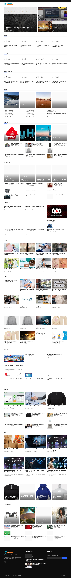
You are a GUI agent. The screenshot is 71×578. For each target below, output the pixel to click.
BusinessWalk (6, 255)
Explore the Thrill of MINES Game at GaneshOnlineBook (12, 207)
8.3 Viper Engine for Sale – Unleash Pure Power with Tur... (43, 178)
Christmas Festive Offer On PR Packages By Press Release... (37, 526)
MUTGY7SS (55, 185)
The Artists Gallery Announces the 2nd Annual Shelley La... (60, 531)
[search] (66, 4)
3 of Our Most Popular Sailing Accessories (43, 138)
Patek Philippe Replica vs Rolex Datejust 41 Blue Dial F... (60, 144)
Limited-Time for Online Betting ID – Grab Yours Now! (35, 229)
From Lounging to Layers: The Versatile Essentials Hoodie (60, 425)
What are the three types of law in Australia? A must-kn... (42, 290)
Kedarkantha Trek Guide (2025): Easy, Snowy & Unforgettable (11, 105)
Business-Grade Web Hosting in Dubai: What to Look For (27, 138)
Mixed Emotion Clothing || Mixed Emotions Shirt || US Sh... (11, 497)
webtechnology (13, 375)
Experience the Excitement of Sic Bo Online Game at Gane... (55, 230)
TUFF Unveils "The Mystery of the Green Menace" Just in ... (60, 526)
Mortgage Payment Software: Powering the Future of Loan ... (60, 414)
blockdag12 (21, 343)
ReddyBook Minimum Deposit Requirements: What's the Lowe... (54, 353)
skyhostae (22, 140)
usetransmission (13, 191)
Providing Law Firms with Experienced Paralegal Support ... (27, 305)
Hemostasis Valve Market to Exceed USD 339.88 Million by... (14, 383)
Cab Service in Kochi (50, 110)
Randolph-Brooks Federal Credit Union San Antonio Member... (27, 82)
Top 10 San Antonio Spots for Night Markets (10, 46)
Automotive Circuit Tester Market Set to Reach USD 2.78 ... (35, 378)
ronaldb (27, 185)
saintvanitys (6, 140)
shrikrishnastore (55, 140)
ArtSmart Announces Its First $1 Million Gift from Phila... (17, 537)
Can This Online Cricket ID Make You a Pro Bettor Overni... (14, 229)
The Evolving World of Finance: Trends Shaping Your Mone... (13, 419)
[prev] (6, 20)
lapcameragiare (6, 451)
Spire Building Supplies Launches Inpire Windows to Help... (13, 149)
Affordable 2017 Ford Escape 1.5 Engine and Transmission (14, 183)
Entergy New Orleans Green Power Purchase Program (26, 58)
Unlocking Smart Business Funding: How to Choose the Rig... (10, 281)
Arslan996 (5, 328)
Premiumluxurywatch (57, 145)
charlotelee (37, 307)
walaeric (5, 307)
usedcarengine (7, 180)
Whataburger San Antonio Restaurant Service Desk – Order (43, 82)
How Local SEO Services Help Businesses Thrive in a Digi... (16, 373)
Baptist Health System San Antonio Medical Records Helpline (42, 76)
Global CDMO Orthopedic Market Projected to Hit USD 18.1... (56, 379)
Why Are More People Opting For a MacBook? (11, 520)
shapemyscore (13, 415)
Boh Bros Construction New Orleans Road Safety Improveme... (43, 58)
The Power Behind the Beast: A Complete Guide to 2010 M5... (16, 190)
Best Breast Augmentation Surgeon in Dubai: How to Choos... (27, 254)
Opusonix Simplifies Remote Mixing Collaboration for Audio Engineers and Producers (50, 17)
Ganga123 (6, 230)
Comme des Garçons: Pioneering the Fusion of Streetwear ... (42, 496)
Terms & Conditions (63, 575)
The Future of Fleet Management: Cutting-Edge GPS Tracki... (16, 195)
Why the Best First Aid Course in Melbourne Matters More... (10, 269)
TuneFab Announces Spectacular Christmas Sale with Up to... (16, 531)
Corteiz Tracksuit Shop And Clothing (58, 497)
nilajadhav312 (49, 375)
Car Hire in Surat (56, 105)
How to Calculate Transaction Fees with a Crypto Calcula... (27, 342)
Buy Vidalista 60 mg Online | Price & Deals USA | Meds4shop (26, 269)
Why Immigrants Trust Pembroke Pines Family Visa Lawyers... (27, 290)
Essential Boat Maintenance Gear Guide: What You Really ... (37, 144)
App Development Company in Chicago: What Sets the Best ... (37, 554)
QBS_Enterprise (6, 408)
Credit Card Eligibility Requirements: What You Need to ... (14, 424)
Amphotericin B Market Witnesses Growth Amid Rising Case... (42, 333)
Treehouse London (56, 156)
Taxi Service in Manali (8, 113)
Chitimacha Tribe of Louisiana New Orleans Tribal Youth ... (58, 58)
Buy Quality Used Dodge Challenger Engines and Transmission (34, 195)
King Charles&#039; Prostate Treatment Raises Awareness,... (38, 537)
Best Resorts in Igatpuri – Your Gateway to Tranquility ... (27, 105)
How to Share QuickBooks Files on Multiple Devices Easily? (14, 406)
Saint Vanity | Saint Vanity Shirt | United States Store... (38, 149)
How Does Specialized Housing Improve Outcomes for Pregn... (43, 254)
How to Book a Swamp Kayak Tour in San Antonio (43, 64)
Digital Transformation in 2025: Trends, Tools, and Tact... (34, 471)
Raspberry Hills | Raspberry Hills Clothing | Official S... (16, 144)
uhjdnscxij (53, 328)
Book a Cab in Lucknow (51, 116)
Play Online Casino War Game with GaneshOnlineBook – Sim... (14, 234)
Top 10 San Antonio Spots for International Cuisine (57, 46)
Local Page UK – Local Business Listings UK (13, 366)
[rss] (5, 562)
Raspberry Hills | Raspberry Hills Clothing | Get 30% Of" (59, 184)
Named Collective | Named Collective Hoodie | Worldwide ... (59, 326)
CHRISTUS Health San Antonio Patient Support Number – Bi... (11, 82)
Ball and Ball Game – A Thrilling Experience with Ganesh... (35, 207)
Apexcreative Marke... (28, 451)
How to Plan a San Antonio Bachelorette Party (59, 64)
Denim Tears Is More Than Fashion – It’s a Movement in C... (60, 224)
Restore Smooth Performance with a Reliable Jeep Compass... (34, 184)
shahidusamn (54, 307)
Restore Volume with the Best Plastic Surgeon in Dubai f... (59, 269)
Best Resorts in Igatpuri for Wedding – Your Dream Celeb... (56, 113)
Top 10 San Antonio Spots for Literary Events (59, 40)
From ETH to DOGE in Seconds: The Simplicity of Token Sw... (42, 326)
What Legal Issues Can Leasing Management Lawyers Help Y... (42, 305)
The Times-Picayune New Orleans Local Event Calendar (11, 64)
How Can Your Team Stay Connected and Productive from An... (56, 471)
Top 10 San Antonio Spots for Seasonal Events (11, 40)
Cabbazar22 (54, 107)
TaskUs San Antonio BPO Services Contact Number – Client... (26, 76)
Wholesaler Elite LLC (39, 140)
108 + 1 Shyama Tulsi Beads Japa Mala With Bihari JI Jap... (59, 138)
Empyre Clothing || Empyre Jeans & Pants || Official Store (10, 342)
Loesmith (21, 271)
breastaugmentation (23, 255)
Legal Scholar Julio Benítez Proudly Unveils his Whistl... (59, 30)
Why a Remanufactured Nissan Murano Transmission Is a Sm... (59, 178)
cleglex (21, 307)
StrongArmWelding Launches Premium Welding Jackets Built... (35, 155)
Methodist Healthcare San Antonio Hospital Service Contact (58, 76)
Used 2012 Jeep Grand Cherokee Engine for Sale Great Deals (11, 178)
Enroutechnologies (13, 196)
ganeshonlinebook (6, 209)
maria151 (26, 408)
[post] (20, 19)
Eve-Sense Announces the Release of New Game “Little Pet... (17, 526)
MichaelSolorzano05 (39, 271)
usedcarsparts (49, 190)
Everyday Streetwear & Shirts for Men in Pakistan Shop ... (59, 305)
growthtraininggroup (7, 271)
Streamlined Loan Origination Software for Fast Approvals (60, 419)
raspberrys (12, 145)
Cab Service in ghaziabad (9, 110)
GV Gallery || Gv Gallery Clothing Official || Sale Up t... (56, 406)
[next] (36, 20)
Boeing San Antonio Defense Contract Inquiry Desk (11, 76)
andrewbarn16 (56, 415)
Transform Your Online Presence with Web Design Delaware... (35, 449)
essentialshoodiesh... (57, 426)
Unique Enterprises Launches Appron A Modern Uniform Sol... (14, 155)
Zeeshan (22, 107)
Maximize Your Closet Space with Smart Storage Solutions (60, 155)
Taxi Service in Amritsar (30, 110)
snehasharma (7, 425)
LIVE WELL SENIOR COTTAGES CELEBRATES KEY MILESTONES (37, 531)
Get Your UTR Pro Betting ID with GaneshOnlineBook (56, 233)
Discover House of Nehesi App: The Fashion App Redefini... (44, 30)
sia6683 (37, 334)
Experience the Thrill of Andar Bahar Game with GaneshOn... (34, 234)
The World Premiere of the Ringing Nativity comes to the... (27, 520)
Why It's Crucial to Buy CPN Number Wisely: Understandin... (17, 414)
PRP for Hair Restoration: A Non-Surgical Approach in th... (42, 269)
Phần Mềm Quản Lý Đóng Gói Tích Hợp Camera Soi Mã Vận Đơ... (13, 449)
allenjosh (48, 451)
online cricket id (28, 230)
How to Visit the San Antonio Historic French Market (27, 64)
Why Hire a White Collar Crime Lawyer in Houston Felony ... (11, 305)
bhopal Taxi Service (8, 116)
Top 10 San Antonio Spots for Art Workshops (26, 46)
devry (33, 426)
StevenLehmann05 (54, 255)
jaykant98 (48, 221)
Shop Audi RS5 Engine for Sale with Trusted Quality (55, 189)
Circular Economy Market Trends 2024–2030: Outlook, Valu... (39, 373)
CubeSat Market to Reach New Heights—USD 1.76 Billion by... (56, 373)
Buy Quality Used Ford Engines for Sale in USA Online (60, 195)
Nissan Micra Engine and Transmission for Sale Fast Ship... (26, 178)
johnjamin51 (38, 328)
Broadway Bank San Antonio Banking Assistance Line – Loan (59, 82)
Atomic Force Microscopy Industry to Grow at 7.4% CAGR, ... (56, 383)
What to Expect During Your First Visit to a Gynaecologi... (11, 254)
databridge (53, 343)
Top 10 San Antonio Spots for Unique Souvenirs (27, 40)
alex (6, 30)
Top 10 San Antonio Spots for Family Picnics (43, 46)
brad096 (54, 180)
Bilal (37, 107)
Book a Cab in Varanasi (30, 116)
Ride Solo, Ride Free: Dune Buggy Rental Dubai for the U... (43, 105)
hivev (33, 375)
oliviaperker (37, 255)
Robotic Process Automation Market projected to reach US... (58, 342)
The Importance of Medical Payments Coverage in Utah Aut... (34, 406)
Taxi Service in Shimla (29, 113)
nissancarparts (39, 180)
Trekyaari (6, 107)
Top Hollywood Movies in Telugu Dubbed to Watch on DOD (56, 219)
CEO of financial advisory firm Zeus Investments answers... (59, 537)
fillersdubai (53, 271)
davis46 (6, 156)
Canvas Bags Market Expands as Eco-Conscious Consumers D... (27, 496)
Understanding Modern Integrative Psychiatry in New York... (58, 254)
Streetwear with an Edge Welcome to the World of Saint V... (11, 138)
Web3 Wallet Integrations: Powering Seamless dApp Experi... (55, 449)
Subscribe (64, 557)
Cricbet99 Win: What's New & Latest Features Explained (33, 353)
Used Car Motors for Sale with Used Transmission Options (35, 189)
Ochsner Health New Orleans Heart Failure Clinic (10, 58)
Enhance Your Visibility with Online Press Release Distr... (43, 520)
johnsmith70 (34, 556)
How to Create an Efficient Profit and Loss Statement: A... (38, 425)
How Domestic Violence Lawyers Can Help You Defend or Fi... (59, 290)
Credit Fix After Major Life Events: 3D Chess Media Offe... (59, 520)
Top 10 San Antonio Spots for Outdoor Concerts (43, 40)
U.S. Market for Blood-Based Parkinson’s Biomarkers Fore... (34, 383)
